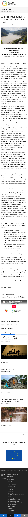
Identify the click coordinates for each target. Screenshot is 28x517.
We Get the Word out (12, 504)
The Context (10, 476)
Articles (15, 25)
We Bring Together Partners (14, 498)
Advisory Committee (12, 488)
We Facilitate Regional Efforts (14, 501)
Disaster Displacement (11, 470)
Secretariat (10, 489)
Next (24, 435)
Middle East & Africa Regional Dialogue (10, 325)
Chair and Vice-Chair (12, 483)
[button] (26, 3)
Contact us (10, 491)
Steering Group (11, 486)
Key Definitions (10, 479)
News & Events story (14, 318)
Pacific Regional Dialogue (7, 328)
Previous (4, 435)
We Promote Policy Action (14, 499)
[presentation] (24, 457)
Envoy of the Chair (12, 484)
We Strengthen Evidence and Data (15, 502)
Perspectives (8, 11)
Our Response (10, 478)
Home (2, 11)
